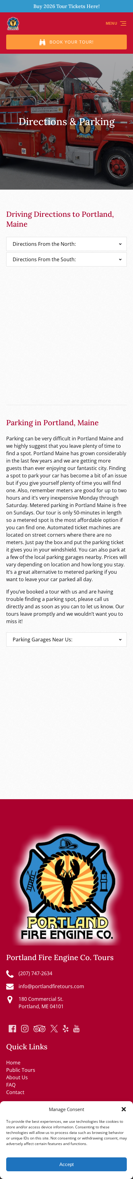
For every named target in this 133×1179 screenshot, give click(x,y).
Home (13, 1062)
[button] (124, 1109)
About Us (17, 1077)
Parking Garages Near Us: (42, 639)
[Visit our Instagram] (24, 1028)
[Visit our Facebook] (12, 1028)
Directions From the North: (44, 244)
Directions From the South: (44, 259)
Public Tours (20, 1070)
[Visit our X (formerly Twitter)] (54, 1028)
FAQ (10, 1084)
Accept (66, 1164)
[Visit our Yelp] (65, 1028)
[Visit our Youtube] (76, 1028)
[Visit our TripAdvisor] (39, 1028)
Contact (15, 1092)
